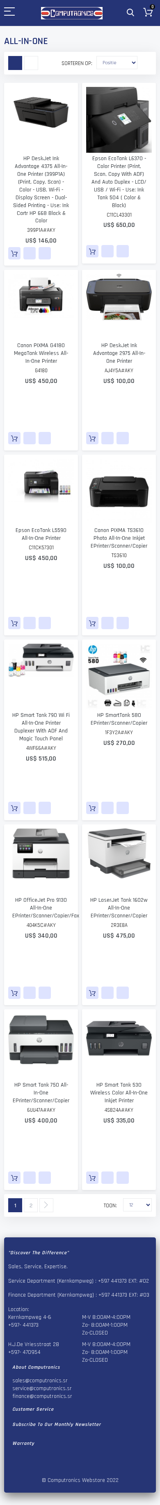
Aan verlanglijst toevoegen (29, 253)
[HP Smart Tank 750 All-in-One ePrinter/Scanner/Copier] (41, 1046)
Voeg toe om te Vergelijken (45, 253)
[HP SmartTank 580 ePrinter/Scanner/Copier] (119, 676)
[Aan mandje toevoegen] (14, 253)
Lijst (31, 63)
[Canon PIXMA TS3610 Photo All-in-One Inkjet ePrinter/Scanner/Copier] (119, 492)
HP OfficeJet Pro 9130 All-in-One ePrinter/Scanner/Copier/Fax (45, 907)
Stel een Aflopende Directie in (143, 62)
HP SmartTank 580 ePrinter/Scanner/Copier (119, 719)
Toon (110, 1205)
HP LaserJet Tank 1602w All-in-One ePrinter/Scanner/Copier (119, 907)
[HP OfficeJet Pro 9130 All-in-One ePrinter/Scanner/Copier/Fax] (41, 861)
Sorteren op (76, 63)
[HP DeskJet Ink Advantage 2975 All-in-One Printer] (119, 307)
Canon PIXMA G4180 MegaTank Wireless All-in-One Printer (41, 353)
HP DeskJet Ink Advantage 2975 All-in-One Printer (119, 353)
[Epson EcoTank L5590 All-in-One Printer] (41, 492)
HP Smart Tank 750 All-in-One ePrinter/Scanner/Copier (41, 1092)
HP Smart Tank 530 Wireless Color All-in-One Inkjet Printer (119, 1092)
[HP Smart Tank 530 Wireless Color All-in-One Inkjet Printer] (119, 1046)
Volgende (46, 1205)
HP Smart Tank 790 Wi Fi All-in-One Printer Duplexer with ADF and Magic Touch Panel (41, 727)
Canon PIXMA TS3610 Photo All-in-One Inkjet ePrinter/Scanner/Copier (119, 538)
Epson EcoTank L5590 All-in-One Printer (41, 534)
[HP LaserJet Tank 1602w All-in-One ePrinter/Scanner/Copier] (119, 861)
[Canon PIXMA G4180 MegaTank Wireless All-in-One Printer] (41, 307)
